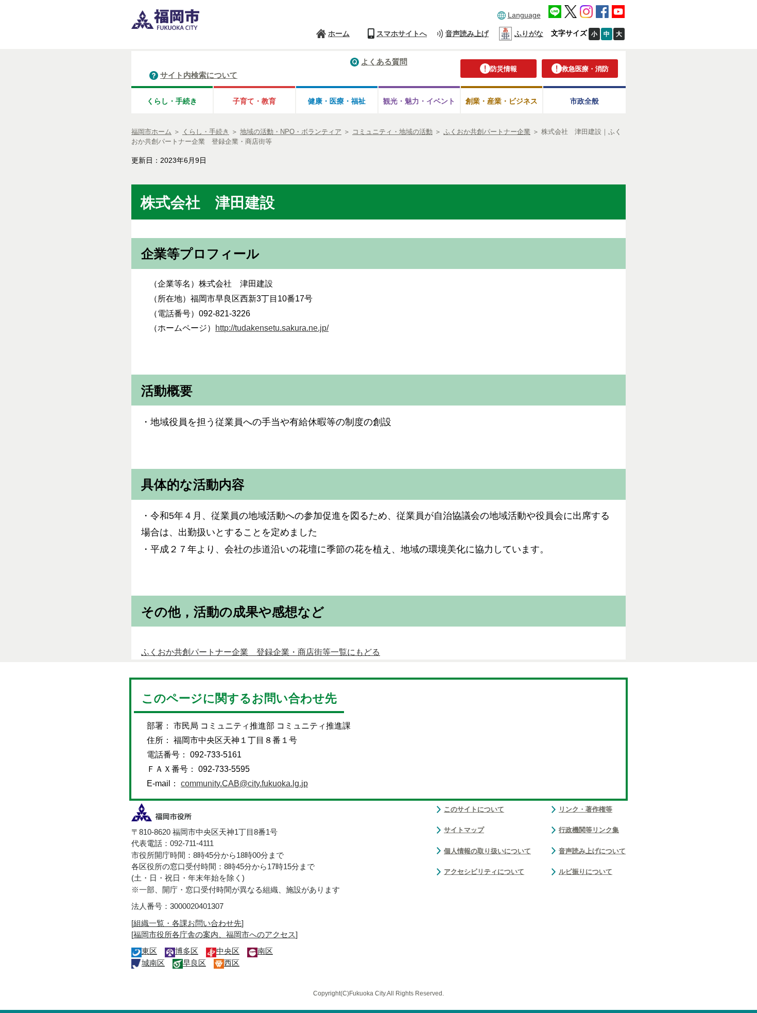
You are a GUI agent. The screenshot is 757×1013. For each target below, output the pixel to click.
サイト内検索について (198, 75)
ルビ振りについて (585, 871)
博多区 (186, 951)
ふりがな (528, 33)
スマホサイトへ (401, 33)
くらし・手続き (172, 101)
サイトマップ (464, 830)
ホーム (339, 33)
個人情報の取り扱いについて (487, 851)
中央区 (227, 951)
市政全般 (584, 101)
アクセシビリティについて (484, 871)
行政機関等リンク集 (589, 830)
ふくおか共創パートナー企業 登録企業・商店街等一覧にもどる (260, 652)
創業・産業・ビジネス (502, 101)
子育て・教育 (254, 101)
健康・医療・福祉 (337, 101)
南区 (265, 951)
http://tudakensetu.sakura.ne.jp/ (272, 328)
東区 (149, 951)
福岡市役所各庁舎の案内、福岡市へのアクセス (214, 935)
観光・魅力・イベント (419, 101)
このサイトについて (474, 809)
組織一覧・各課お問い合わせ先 (187, 923)
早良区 (194, 963)
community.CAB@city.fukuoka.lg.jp (244, 783)
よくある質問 (384, 61)
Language (524, 15)
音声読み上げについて (592, 851)
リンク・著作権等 (585, 809)
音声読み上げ (467, 33)
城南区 (153, 963)
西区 (231, 963)
